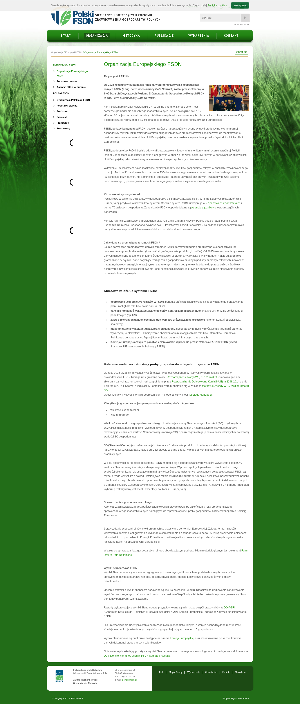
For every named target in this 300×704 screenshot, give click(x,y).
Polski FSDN (61, 93)
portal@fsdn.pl (129, 680)
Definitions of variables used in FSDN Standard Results (137, 655)
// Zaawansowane (239, 24)
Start (66, 35)
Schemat (62, 117)
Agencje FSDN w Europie (71, 87)
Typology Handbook (200, 394)
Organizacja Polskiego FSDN (73, 100)
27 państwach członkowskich (223, 203)
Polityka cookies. (218, 5)
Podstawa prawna (67, 81)
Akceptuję (240, 5)
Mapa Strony (176, 672)
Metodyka (131, 35)
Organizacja (97, 35)
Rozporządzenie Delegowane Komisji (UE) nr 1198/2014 (205, 381)
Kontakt (231, 35)
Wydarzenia (198, 35)
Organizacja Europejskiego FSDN (72, 73)
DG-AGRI (229, 607)
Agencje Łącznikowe (203, 207)
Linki (161, 672)
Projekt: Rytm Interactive (235, 698)
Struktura (62, 111)
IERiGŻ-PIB (76, 698)
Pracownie (63, 122)
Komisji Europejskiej (182, 638)
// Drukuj (241, 52)
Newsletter (240, 672)
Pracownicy (63, 128)
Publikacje (164, 35)
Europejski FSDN (73, 52)
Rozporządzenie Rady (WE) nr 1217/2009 (192, 377)
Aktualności (211, 672)
